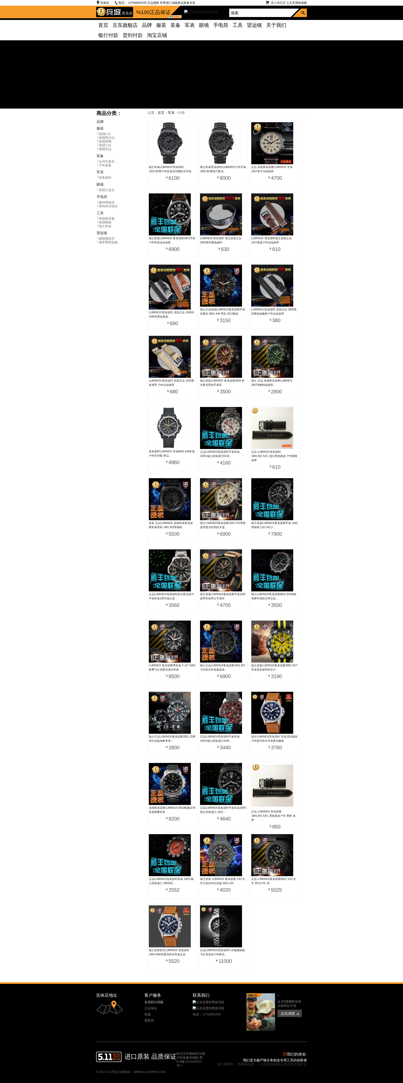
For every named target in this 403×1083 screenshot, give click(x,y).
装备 (100, 156)
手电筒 (102, 197)
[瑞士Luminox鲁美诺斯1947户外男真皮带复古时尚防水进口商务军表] (223, 499)
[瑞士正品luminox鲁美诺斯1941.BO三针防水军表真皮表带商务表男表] (223, 642)
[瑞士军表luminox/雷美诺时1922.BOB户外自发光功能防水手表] (172, 143)
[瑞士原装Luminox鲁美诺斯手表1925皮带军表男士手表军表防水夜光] (223, 570)
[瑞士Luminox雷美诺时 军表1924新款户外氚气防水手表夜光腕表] (274, 713)
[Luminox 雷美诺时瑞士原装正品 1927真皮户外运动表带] (274, 214)
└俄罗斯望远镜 (107, 242)
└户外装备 (104, 165)
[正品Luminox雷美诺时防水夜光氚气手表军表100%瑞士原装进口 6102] (172, 570)
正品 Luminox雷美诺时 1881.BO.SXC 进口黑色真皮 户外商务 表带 (274, 456)
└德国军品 (104, 149)
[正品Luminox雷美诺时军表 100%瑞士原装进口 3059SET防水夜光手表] (172, 855)
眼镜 (100, 184)
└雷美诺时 (104, 177)
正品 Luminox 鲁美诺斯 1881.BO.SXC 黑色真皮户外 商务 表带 (273, 816)
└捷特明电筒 (106, 202)
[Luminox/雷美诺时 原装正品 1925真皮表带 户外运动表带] (172, 357)
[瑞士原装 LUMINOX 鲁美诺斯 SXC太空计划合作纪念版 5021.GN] (223, 855)
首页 (161, 112)
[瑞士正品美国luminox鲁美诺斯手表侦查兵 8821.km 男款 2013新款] (223, 286)
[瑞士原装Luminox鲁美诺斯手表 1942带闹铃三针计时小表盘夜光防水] (274, 499)
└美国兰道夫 (106, 190)
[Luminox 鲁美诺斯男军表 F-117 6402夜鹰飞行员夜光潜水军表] (172, 642)
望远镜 (102, 233)
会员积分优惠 (153, 1002)
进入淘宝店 (278, 2)
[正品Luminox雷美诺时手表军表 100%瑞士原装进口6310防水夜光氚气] (223, 428)
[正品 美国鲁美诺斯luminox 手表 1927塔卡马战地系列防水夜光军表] (274, 143)
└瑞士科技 (104, 226)
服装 (100, 128)
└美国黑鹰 (104, 141)
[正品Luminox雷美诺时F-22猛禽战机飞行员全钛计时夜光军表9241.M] (223, 926)
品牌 (100, 122)
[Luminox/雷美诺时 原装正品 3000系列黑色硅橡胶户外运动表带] (274, 286)
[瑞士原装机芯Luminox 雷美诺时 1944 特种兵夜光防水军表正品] (172, 926)
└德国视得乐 (106, 238)
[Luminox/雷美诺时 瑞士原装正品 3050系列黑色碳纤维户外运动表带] (223, 214)
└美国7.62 (104, 145)
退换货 (149, 1020)
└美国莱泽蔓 (106, 218)
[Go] (304, 13)
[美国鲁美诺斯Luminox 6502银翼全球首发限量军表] (172, 784)
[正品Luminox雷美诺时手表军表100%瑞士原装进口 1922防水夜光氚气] (223, 784)
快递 (147, 1014)
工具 (100, 213)
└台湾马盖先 (106, 161)
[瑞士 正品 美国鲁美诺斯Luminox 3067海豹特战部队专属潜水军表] (274, 357)
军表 (100, 172)
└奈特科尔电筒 (107, 206)
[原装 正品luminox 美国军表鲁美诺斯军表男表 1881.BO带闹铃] (172, 499)
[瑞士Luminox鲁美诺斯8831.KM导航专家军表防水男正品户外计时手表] (274, 570)
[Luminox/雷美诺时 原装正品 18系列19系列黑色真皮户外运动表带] (172, 287)
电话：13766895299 (207, 1014)
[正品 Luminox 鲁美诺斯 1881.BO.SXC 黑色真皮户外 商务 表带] (274, 786)
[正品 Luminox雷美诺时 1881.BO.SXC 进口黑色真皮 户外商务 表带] (274, 428)
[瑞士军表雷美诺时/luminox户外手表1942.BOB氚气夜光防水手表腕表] (223, 143)
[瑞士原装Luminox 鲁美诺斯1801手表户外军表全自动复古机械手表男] (172, 214)
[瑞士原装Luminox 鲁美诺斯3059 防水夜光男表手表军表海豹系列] (223, 357)
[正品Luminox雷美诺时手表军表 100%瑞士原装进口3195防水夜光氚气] (223, 713)
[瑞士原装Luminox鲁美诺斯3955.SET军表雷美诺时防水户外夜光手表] (274, 642)
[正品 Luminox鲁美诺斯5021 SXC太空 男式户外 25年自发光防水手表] (274, 855)
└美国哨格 (104, 222)
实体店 (104, 2)
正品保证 (150, 1008)
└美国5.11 (104, 134)
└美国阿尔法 (106, 137)
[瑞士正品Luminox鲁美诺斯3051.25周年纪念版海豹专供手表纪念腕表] (172, 713)
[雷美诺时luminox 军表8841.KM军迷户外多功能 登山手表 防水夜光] (172, 428)
